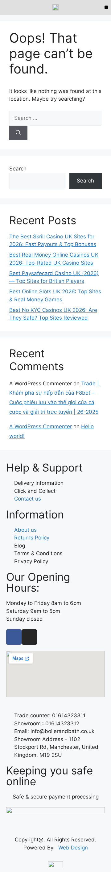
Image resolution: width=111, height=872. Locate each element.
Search (18, 169)
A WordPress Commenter (40, 426)
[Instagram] (29, 637)
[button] (106, 7)
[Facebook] (14, 637)
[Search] (18, 133)
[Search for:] (55, 118)
